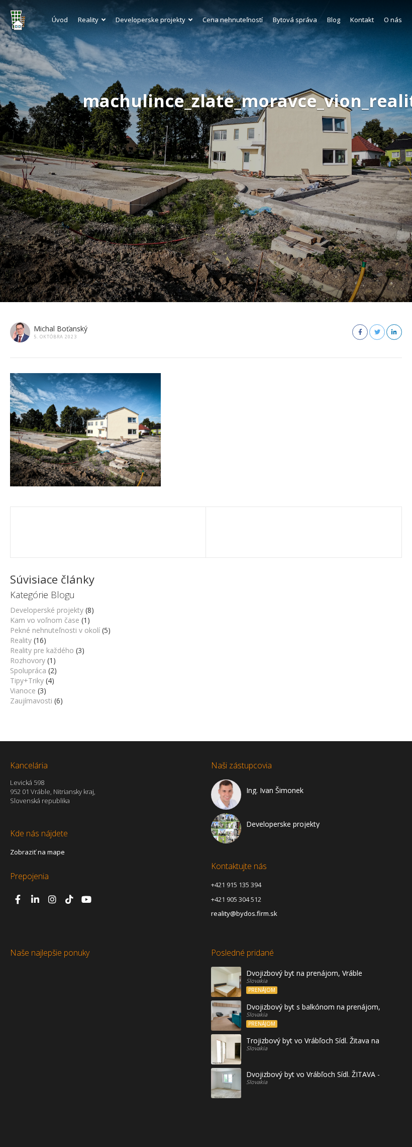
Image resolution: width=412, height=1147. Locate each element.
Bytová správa (295, 19)
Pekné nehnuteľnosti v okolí (55, 630)
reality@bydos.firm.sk (244, 913)
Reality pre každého (42, 650)
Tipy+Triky (27, 680)
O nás (393, 19)
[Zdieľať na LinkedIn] (394, 332)
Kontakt (362, 19)
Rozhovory (27, 660)
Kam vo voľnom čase (44, 620)
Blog (333, 19)
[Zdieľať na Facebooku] (360, 332)
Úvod (60, 19)
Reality (88, 19)
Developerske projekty (150, 19)
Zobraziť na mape (37, 851)
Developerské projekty (46, 610)
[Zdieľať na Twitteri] (377, 332)
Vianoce (23, 690)
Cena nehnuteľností (232, 19)
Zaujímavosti (31, 700)
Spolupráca (28, 670)
